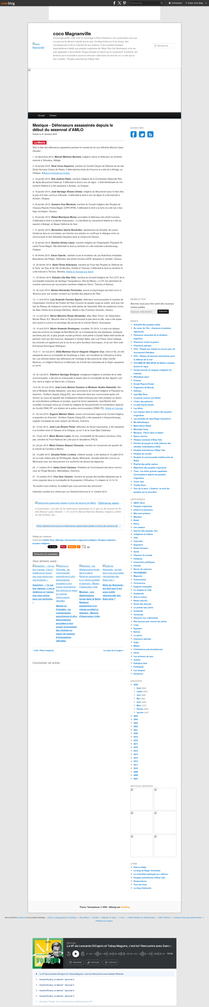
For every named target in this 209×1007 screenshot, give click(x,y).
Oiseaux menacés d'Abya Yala (148, 439)
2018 (136, 740)
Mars (139, 705)
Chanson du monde (143, 555)
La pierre (138, 635)
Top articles (84, 917)
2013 (136, 757)
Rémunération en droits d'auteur (142, 917)
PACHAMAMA (140, 572)
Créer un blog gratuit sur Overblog (62, 917)
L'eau (136, 624)
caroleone (22, 917)
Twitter (142, 134)
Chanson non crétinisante (146, 617)
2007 (136, 778)
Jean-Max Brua (140, 394)
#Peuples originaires (107, 540)
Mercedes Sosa (141, 429)
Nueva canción (140, 436)
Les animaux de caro (143, 656)
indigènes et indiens (143, 534)
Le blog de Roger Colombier (147, 870)
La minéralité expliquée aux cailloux (151, 874)
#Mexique (59, 540)
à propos (112, 962)
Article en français (114, 408)
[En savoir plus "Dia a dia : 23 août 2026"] (142, 809)
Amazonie (138, 673)
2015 (136, 750)
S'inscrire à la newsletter (46, 554)
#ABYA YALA (48, 540)
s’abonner (77, 962)
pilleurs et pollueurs (143, 509)
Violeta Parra (140, 485)
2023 (136, 722)
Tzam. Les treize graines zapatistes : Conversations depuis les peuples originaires (151, 475)
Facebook (134, 134)
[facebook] (114, 3)
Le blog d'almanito (142, 887)
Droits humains (141, 548)
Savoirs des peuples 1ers (145, 530)
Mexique (138, 516)
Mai (138, 698)
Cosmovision (140, 579)
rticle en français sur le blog (56, 172)
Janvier (140, 712)
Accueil (41, 115)
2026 (136, 684)
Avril (139, 702)
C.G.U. (122, 917)
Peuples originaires (143, 506)
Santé (136, 551)
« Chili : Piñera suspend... (43, 650)
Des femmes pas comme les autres (150, 621)
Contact (53, 115)
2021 (136, 729)
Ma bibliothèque (141, 422)
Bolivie (137, 631)
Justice (137, 659)
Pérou (136, 523)
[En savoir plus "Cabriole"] (142, 856)
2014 (136, 754)
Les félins (138, 408)
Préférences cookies (104, 920)
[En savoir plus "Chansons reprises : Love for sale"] (165, 856)
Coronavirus (139, 583)
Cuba (136, 642)
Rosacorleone (140, 881)
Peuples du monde (142, 453)
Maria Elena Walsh (142, 425)
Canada (137, 565)
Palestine (138, 558)
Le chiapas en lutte (142, 589)
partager (95, 962)
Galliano (138, 390)
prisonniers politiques (144, 562)
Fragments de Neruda (144, 387)
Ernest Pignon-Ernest (144, 383)
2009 (136, 771)
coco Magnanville (72, 33)
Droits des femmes (142, 603)
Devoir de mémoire (143, 569)
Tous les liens (140, 884)
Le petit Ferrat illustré (144, 404)
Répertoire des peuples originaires (150, 467)
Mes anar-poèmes (142, 513)
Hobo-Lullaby (140, 867)
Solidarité (138, 610)
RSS (150, 134)
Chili (136, 537)
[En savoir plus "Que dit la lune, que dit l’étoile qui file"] (165, 832)
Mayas (137, 645)
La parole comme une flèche (147, 397)
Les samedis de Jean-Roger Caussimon (152, 418)
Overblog (125, 907)
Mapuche (138, 575)
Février (140, 708)
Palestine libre (140, 663)
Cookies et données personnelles (188, 917)
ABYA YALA (139, 502)
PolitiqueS (139, 666)
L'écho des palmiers (143, 401)
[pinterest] (124, 3)
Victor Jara (139, 481)
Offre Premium (164, 917)
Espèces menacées (143, 586)
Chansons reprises (142, 345)
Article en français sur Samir (79, 271)
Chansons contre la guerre (146, 342)
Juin (139, 694)
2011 (136, 764)
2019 (136, 736)
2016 (136, 747)
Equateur (138, 628)
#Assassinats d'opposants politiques (81, 540)
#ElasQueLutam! (141, 376)
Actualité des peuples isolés (147, 324)
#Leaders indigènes (41, 543)
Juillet (139, 691)
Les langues (139, 670)
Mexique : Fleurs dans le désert (148, 432)
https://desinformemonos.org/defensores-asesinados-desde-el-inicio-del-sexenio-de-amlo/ (78, 526)
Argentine (138, 544)
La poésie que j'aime (143, 607)
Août (139, 688)
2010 (136, 768)
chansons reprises (142, 638)
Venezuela (138, 614)
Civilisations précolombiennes (148, 649)
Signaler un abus (109, 917)
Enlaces (137, 380)
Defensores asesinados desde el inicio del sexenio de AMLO (110, 503)
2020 (136, 733)
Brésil (136, 520)
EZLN (136, 652)
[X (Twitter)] (119, 3)
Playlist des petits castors (146, 464)
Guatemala (139, 593)
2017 (136, 743)
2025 (136, 715)
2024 (136, 719)
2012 (136, 761)
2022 (136, 726)
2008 (136, 775)
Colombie (138, 541)
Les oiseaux (139, 527)
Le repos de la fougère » (113, 650)
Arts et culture (140, 596)
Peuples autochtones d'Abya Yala (149, 450)
